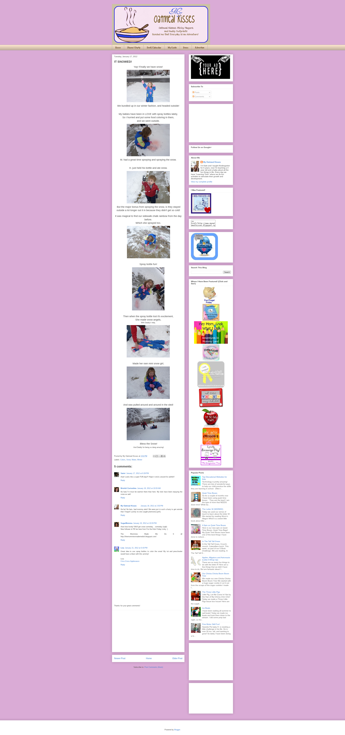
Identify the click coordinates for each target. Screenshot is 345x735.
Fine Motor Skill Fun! (211, 624)
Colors (122, 460)
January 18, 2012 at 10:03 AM (149, 488)
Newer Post (119, 658)
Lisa (122, 548)
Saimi (123, 473)
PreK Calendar (154, 47)
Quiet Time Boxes (209, 493)
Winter (139, 460)
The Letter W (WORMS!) (212, 509)
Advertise (199, 47)
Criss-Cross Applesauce (130, 561)
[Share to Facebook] (162, 456)
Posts (196, 92)
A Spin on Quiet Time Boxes (214, 525)
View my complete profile (201, 182)
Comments (199, 96)
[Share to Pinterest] (164, 456)
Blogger (177, 730)
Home (118, 47)
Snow (128, 460)
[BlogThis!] (156, 456)
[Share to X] (159, 456)
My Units (172, 47)
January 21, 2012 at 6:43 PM (136, 548)
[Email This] (154, 456)
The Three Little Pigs (211, 592)
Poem (185, 47)
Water (134, 460)
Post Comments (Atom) (153, 667)
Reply (123, 480)
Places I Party (133, 47)
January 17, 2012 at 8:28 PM (137, 473)
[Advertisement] (148, 631)
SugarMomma (126, 523)
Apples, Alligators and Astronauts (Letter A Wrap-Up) (216, 558)
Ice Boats (206, 608)
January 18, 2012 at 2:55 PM (152, 506)
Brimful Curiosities (128, 488)
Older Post (177, 658)
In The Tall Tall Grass (211, 541)
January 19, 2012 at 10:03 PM (145, 523)
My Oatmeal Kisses (129, 506)
